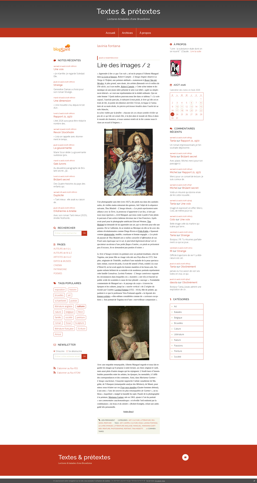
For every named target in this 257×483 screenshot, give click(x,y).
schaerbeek (60, 300)
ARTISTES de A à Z (62, 257)
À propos (145, 32)
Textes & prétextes (128, 11)
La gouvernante (63, 148)
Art (130, 420)
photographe (109, 234)
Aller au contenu (9, 2)
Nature (177, 339)
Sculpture (79, 323)
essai (141, 423)
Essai (68, 323)
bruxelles (59, 295)
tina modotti (137, 429)
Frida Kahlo (143, 231)
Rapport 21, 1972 (63, 116)
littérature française (64, 328)
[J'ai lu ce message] (254, 481)
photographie (117, 429)
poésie (74, 300)
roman (58, 323)
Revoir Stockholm (64, 132)
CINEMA (58, 265)
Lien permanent (108, 420)
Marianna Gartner (116, 397)
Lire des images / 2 (123, 65)
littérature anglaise (63, 306)
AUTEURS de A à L (62, 248)
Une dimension (62, 100)
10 (177, 106)
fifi (171, 251)
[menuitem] (110, 32)
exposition (60, 289)
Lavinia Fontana (121, 290)
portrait (127, 429)
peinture (81, 317)
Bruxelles (178, 323)
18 (182, 110)
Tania (173, 140)
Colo (172, 219)
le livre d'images (106, 426)
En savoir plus (160, 481)
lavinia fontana (150, 423)
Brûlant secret (62, 179)
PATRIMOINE (60, 269)
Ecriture (81, 328)
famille (58, 317)
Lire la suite (195, 51)
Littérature (145, 420)
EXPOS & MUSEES (62, 261)
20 (191, 110)
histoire (72, 289)
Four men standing (128, 387)
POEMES (58, 273)
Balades (178, 312)
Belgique (178, 317)
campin (127, 423)
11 (182, 106)
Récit (80, 311)
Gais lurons (60, 163)
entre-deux (128, 411)
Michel (173, 172)
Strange (58, 85)
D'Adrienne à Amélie (65, 211)
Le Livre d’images (109, 77)
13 (191, 106)
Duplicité (59, 195)
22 (201, 110)
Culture (136, 420)
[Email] (185, 457)
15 (201, 106)
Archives (127, 32)
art (69, 295)
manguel (137, 426)
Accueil (110, 32)
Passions (178, 345)
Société (177, 356)
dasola (173, 282)
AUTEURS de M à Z (63, 252)
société (68, 317)
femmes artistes (103, 296)
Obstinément (188, 266)
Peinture (108, 423)
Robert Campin (127, 86)
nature (58, 311)
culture (81, 306)
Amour (58, 334)
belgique (70, 311)
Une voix (59, 69)
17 (177, 110)
